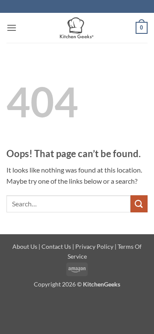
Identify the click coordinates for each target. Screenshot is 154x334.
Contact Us (56, 246)
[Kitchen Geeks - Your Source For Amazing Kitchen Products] (76, 28)
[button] (11, 27)
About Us (24, 246)
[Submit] (139, 203)
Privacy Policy (94, 246)
